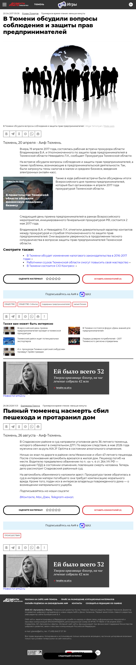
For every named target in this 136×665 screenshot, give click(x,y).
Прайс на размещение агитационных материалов (87, 599)
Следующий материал (70, 656)
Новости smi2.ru (14, 395)
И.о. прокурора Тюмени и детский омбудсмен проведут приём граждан (41, 350)
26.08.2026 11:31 (10, 405)
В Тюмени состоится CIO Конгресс (51, 265)
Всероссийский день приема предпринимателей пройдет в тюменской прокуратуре (39, 331)
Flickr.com (109, 126)
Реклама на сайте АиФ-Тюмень (41, 599)
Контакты (77, 603)
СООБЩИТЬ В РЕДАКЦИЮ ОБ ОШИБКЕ (104, 603)
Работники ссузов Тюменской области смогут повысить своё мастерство (77, 262)
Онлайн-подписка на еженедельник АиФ (46, 603)
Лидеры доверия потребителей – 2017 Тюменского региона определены (102, 340)
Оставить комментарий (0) (108, 279)
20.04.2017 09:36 (11, 13)
